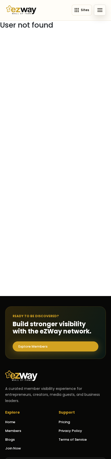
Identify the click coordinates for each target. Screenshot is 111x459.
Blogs (10, 439)
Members (13, 430)
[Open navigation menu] (100, 10)
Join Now (13, 448)
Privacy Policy (70, 430)
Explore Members (32, 346)
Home (10, 422)
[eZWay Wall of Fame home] (21, 10)
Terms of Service (73, 439)
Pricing (64, 422)
